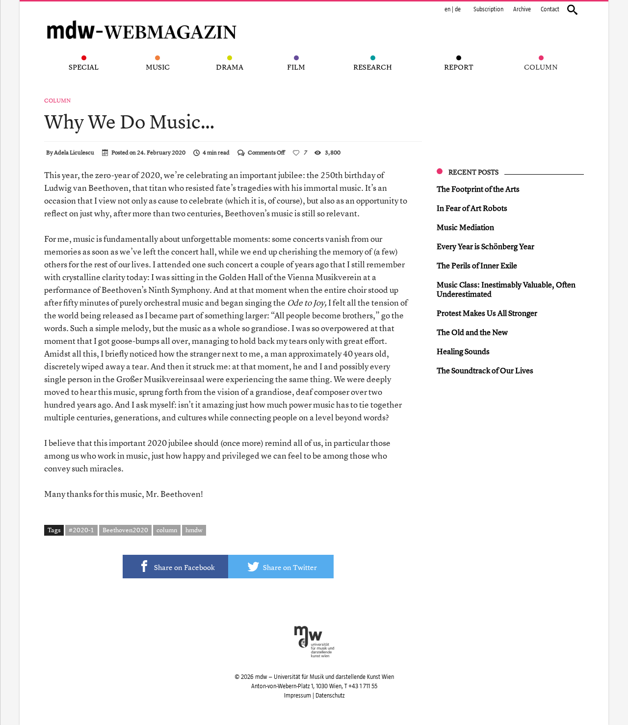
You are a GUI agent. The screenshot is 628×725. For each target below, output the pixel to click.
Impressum (297, 695)
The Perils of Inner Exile (477, 265)
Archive (522, 9)
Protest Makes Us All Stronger (487, 313)
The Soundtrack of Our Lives (485, 370)
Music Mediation (465, 227)
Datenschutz (329, 695)
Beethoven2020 (125, 529)
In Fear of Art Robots (472, 208)
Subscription (488, 9)
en (447, 9)
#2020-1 (81, 529)
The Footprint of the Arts (478, 188)
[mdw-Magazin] (142, 17)
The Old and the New (472, 332)
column (167, 529)
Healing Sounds (463, 351)
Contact (550, 9)
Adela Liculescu (74, 152)
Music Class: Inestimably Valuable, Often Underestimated (506, 289)
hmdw (194, 529)
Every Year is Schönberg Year (485, 246)
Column (57, 101)
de (458, 9)
